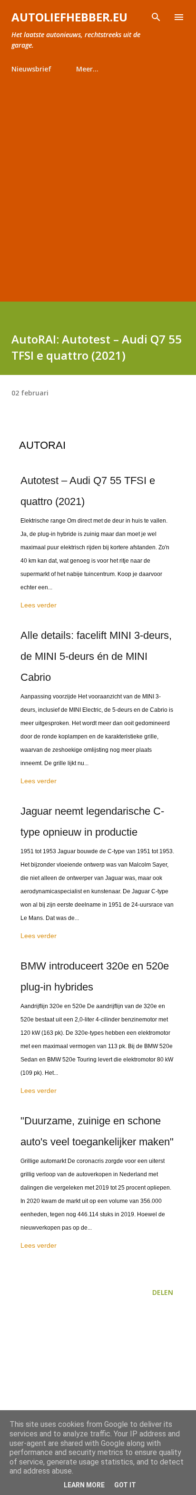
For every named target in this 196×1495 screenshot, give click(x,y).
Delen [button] (162, 1292)
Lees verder (38, 605)
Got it (125, 1485)
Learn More (84, 1485)
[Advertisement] (98, 183)
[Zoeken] (156, 17)
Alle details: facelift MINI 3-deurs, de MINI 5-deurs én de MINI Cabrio (96, 656)
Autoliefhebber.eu (69, 17)
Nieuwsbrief (31, 68)
